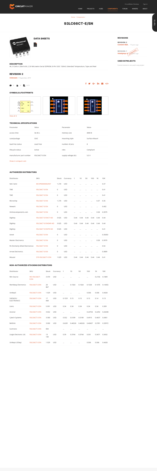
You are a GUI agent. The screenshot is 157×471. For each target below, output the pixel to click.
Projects (90, 9)
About (145, 9)
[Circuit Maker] (21, 6)
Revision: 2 (122, 42)
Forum (124, 9)
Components (113, 9)
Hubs (101, 9)
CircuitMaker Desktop (132, 4)
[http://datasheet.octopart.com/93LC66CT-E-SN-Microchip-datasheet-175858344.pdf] (35, 44)
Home (80, 9)
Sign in (145, 4)
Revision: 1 (122, 51)
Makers (135, 9)
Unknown (13, 78)
